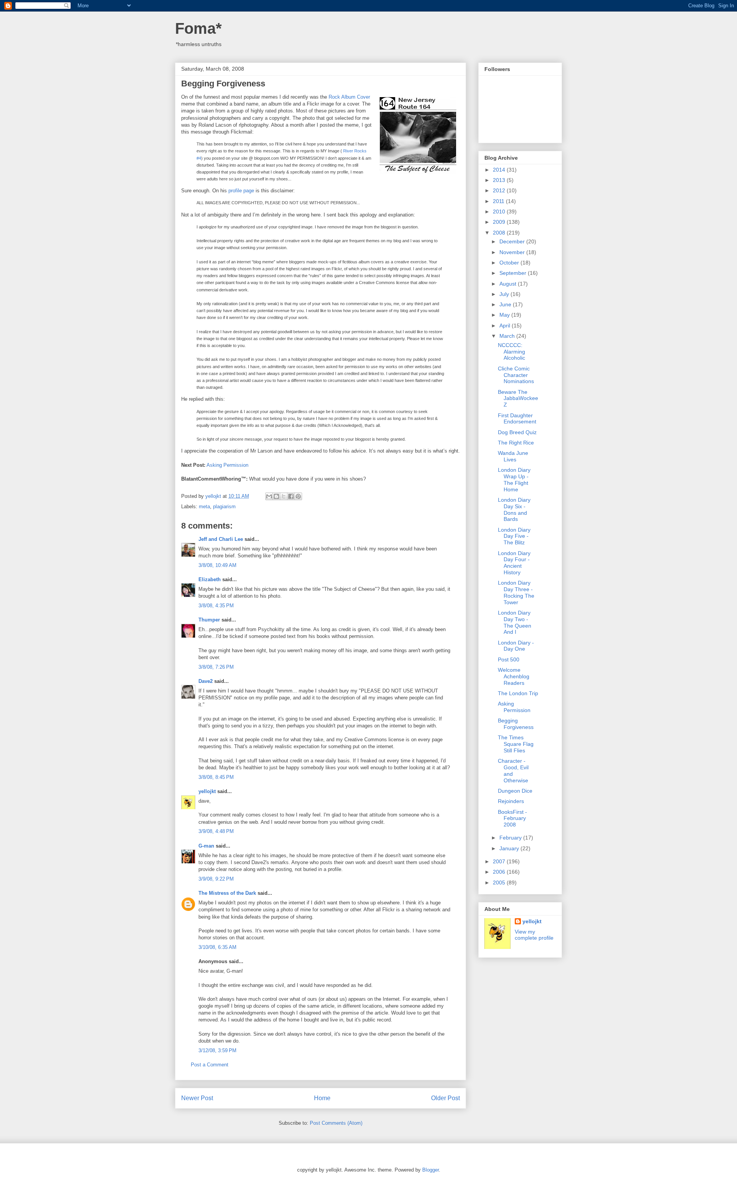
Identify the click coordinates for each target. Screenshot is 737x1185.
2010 (500, 211)
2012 (500, 190)
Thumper (209, 620)
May (505, 315)
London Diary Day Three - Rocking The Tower (516, 592)
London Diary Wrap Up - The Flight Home (514, 479)
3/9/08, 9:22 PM (216, 879)
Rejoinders (511, 801)
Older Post (445, 1098)
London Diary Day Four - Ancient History (514, 562)
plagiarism (224, 506)
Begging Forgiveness (516, 723)
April (505, 325)
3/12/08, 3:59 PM (217, 1050)
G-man (206, 846)
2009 (500, 222)
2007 (500, 861)
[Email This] (269, 496)
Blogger (430, 1170)
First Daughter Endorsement (517, 418)
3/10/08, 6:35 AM (217, 947)
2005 (500, 882)
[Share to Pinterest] (298, 496)
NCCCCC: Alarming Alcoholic (511, 351)
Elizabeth (209, 579)
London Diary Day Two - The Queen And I (514, 622)
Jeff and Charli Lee (220, 539)
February (511, 838)
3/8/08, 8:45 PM (216, 777)
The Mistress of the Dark (227, 893)
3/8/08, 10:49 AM (217, 565)
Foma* (198, 28)
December (512, 241)
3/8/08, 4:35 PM (216, 605)
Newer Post (197, 1098)
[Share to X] (284, 496)
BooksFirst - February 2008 (512, 818)
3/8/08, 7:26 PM (216, 667)
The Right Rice (516, 443)
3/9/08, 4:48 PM (216, 831)
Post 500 (508, 659)
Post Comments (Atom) (336, 1123)
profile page (241, 190)
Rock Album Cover (349, 97)
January (510, 848)
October (510, 262)
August (508, 284)
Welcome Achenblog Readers (513, 676)
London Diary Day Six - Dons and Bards (514, 509)
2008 (500, 233)
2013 (500, 180)
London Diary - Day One (516, 646)
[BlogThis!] (276, 496)
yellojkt (207, 791)
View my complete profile (534, 935)
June (506, 304)
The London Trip (518, 693)
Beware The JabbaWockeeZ (518, 398)
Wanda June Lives (513, 456)
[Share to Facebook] (291, 496)
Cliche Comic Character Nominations (516, 375)
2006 (500, 872)
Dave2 (205, 681)
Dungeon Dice (515, 791)
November (512, 252)
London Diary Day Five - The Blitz (514, 536)
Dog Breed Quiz (517, 432)
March (507, 336)
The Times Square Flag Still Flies (516, 744)
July (505, 294)
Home (322, 1098)
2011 (499, 201)
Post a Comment (209, 1065)
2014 (500, 170)
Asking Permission (227, 465)
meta (204, 506)
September (513, 273)
